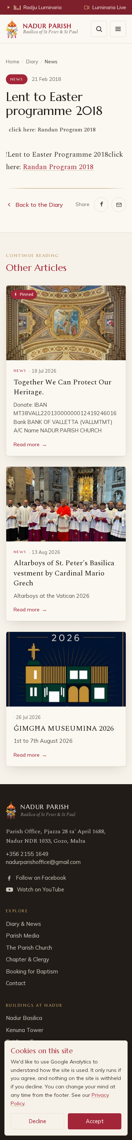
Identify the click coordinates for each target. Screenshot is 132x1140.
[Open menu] (118, 29)
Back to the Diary (39, 204)
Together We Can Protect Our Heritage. (62, 387)
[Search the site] (99, 29)
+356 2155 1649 (27, 853)
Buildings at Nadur (34, 1005)
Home (12, 61)
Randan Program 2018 (58, 167)
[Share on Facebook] (101, 204)
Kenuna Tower (24, 1030)
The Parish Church (29, 947)
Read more (30, 444)
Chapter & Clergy (27, 959)
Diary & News (23, 923)
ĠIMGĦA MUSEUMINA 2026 (64, 728)
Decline (37, 1121)
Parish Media (22, 935)
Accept (95, 1121)
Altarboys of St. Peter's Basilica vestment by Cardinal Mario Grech (64, 573)
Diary (32, 61)
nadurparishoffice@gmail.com (43, 861)
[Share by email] (118, 204)
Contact (16, 983)
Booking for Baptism (32, 971)
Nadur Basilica (24, 1017)
